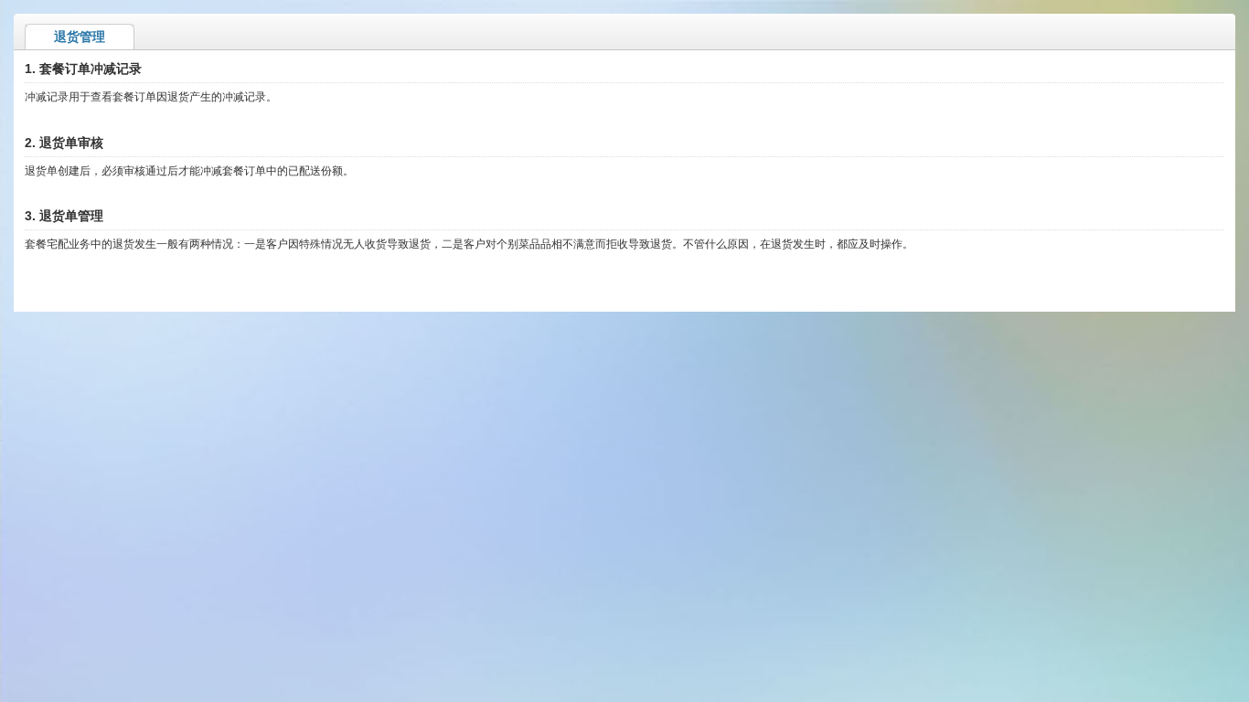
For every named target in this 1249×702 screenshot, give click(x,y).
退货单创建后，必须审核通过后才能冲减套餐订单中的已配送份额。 (189, 171)
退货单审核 (71, 142)
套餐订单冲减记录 (90, 68)
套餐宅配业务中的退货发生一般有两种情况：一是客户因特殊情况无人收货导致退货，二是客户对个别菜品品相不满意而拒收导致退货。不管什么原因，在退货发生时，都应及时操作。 (469, 244)
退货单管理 (71, 215)
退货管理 (79, 36)
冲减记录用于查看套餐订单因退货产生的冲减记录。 (151, 96)
